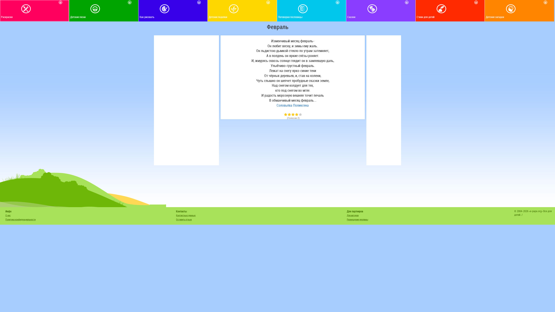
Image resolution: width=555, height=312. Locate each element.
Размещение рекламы (357, 219)
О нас (8, 215)
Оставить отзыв (184, 219)
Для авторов (353, 215)
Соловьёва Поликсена (293, 105)
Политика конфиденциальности (20, 219)
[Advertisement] (186, 100)
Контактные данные (186, 215)
